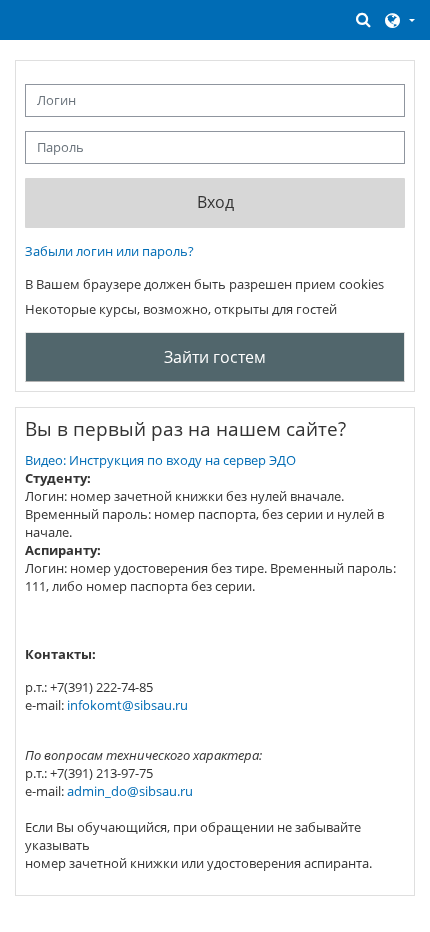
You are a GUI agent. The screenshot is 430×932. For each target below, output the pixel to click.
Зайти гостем (215, 357)
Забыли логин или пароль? (109, 251)
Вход (215, 202)
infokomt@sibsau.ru (127, 705)
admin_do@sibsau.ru (130, 791)
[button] (364, 19)
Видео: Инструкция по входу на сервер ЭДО (160, 460)
